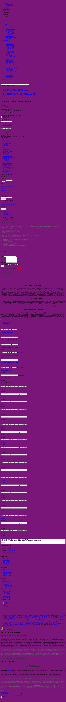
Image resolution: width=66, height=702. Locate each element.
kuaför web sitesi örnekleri (17, 538)
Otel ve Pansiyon (9, 63)
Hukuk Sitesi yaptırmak (51, 616)
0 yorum (2, 104)
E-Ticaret (8, 41)
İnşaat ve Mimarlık (10, 46)
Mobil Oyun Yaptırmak (8, 622)
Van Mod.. (3, 396)
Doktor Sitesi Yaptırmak (27, 616)
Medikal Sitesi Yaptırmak (39, 616)
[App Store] (5, 603)
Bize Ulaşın (8, 38)
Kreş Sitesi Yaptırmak (40, 617)
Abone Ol (3, 543)
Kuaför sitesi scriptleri (46, 537)
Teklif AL (5, 574)
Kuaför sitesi (30, 537)
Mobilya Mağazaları (7, 160)
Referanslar (5, 166)
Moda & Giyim (9, 54)
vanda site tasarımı (17, 623)
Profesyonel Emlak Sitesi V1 (7, 332)
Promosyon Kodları (7, 563)
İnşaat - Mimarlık (7, 152)
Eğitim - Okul (6, 145)
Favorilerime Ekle (7, 130)
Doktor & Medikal (7, 143)
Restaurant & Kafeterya (8, 168)
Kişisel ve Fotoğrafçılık (11, 62)
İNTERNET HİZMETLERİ (9, 625)
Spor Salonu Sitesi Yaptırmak (28, 617)
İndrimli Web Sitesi (7, 151)
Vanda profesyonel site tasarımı (33, 623)
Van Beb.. (3, 411)
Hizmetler (5, 150)
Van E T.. (3, 457)
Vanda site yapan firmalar (12, 624)
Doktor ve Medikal (10, 51)
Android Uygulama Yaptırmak (46, 621)
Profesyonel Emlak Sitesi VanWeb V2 (10, 347)
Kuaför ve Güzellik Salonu (12, 56)
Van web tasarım (54, 288)
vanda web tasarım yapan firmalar (26, 624)
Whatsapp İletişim (7, 575)
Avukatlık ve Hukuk (10, 52)
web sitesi (9, 670)
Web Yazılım (8, 74)
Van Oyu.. (3, 533)
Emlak (7, 49)
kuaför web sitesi (7, 538)
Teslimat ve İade (9, 31)
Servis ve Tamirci (9, 61)
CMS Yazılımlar (6, 142)
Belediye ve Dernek (10, 45)
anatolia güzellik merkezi (29, 538)
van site (36, 624)
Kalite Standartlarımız (10, 29)
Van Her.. (3, 442)
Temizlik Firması (7, 172)
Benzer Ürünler (6, 322)
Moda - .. (3, 389)
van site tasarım (44, 623)
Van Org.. (3, 518)
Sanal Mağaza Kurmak (21, 619)
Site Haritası (6, 584)
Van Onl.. (3, 510)
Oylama (2, 264)
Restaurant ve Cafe (10, 47)
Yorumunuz (3, 262)
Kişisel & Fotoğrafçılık (8, 154)
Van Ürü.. (3, 495)
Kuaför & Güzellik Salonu (9, 157)
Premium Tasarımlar (7, 165)
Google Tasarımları (7, 147)
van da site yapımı (53, 623)
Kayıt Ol (7, 6)
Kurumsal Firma (9, 44)
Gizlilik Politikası (9, 36)
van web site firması (7, 623)
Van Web (14, 615)
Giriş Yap (8, 7)
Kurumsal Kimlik (7, 569)
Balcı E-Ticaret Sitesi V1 (6, 370)
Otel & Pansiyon (7, 164)
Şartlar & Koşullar (10, 32)
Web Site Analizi (9, 77)
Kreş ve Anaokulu (10, 58)
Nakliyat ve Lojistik (10, 48)
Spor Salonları (9, 55)
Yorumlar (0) (6, 212)
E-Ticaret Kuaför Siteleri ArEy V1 (8, 204)
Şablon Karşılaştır (10, 5)
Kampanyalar (6, 153)
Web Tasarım (9, 72)
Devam (2, 265)
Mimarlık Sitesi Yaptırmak (50, 622)
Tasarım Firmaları (7, 558)
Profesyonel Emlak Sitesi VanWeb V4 (10, 362)
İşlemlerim (5, 594)
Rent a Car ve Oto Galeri (11, 60)
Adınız (2, 256)
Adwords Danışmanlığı (11, 71)
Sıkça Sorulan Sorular (11, 37)
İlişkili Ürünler (6, 323)
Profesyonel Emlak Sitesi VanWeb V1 (10, 339)
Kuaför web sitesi (37, 537)
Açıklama (5, 211)
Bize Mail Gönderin (11, 550)
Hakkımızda (8, 27)
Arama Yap (3, 199)
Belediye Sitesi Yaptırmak (14, 617)
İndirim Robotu (6, 597)
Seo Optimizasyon (10, 76)
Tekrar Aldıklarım (7, 592)
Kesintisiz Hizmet (10, 34)
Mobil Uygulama (9, 75)
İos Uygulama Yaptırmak (58, 621)
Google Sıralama (9, 67)
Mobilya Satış (9, 42)
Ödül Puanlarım (6, 593)
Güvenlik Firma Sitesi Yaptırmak (21, 622)
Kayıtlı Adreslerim (7, 596)
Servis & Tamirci (7, 170)
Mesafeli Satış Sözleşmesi (12, 33)
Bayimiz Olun (6, 561)
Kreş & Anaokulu (7, 156)
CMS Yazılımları (9, 70)
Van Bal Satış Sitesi (5, 377)
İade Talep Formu (7, 581)
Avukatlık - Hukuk (7, 139)
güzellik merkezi (23, 537)
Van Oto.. (3, 434)
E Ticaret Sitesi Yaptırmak (9, 619)
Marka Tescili (9, 69)
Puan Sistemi (6, 564)
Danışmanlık (6, 582)
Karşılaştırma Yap (7, 131)
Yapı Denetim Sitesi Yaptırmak (36, 622)
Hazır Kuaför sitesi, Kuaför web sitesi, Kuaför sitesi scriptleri (13, 249)
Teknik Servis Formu (7, 585)
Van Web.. (3, 502)
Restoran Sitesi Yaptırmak (45, 615)
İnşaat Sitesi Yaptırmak (56, 615)
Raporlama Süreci (7, 214)
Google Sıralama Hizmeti (12, 621)
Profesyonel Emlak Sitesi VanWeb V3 (10, 355)
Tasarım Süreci (6, 213)
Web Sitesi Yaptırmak (21, 615)
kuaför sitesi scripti (56, 537)
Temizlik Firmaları (10, 59)
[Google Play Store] (7, 602)
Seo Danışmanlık (44, 619)
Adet (2, 120)
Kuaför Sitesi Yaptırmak (51, 617)
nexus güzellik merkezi (40, 538)
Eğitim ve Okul (9, 53)
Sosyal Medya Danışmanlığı (12, 68)
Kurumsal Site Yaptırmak (32, 615)
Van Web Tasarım (7, 615)
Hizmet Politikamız (10, 30)
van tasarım (54, 624)
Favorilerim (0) (9, 4)
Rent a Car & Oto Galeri (8, 167)
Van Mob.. (3, 427)
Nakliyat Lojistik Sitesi (16, 616)
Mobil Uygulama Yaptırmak (33, 619)
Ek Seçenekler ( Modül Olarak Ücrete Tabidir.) (11, 115)
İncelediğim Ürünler (7, 591)
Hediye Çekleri (6, 149)
